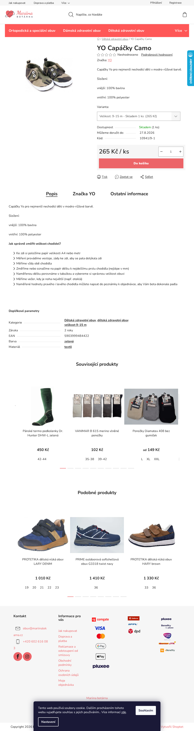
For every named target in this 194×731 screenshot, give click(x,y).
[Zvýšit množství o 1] (180, 151)
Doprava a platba (44, 3)
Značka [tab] (84, 194)
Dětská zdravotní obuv (80, 320)
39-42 (102, 459)
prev (12, 426)
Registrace (175, 3)
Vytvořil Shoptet (172, 727)
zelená (69, 341)
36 (96, 587)
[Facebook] (17, 656)
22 (49, 587)
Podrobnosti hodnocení (157, 55)
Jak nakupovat (17, 3)
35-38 (89, 459)
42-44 (42, 459)
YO (110, 60)
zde (123, 712)
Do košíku (141, 163)
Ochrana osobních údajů (68, 673)
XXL (157, 459)
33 (146, 587)
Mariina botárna (97, 698)
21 (42, 587)
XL (148, 459)
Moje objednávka (66, 683)
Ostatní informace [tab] (129, 194)
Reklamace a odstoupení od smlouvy (68, 651)
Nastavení (48, 722)
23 (57, 587)
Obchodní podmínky (65, 663)
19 (27, 587)
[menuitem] (32, 30)
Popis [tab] (52, 194)
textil (68, 347)
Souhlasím (145, 710)
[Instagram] (27, 656)
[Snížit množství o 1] (161, 151)
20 (34, 587)
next (182, 426)
